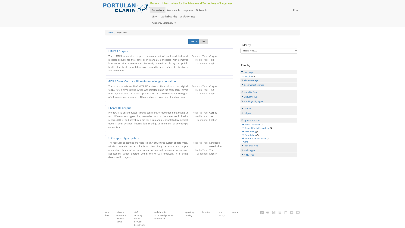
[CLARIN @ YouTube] (297, 212)
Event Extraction (252, 124)
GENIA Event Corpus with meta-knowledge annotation (142, 81)
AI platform (186, 16)
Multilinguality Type (253, 101)
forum (137, 218)
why (107, 212)
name (119, 221)
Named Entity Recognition (257, 128)
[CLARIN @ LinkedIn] (284, 212)
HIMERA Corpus (118, 51)
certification (159, 218)
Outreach (201, 10)
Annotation (250, 135)
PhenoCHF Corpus (119, 108)
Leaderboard (168, 16)
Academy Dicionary (163, 23)
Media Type (249, 150)
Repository (158, 10)
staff (136, 212)
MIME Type (249, 154)
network (138, 221)
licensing (188, 215)
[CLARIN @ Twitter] (290, 212)
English (248, 76)
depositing (189, 212)
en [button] (297, 10)
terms (220, 212)
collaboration (160, 212)
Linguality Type (251, 96)
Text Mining (250, 131)
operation (121, 215)
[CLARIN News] (278, 212)
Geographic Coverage (254, 84)
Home (110, 32)
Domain (247, 108)
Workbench (173, 10)
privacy (221, 215)
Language (248, 72)
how (107, 215)
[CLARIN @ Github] (272, 212)
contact (236, 212)
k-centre (206, 212)
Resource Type (251, 145)
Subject (247, 113)
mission (120, 212)
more (245, 141)
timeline (120, 218)
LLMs (154, 16)
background (140, 224)
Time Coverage (251, 80)
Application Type (252, 120)
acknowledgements (163, 215)
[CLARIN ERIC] (261, 212)
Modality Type (250, 92)
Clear (203, 41)
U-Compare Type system (123, 138)
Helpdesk (188, 10)
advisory (138, 215)
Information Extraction (255, 138)
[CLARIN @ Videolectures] (266, 212)
